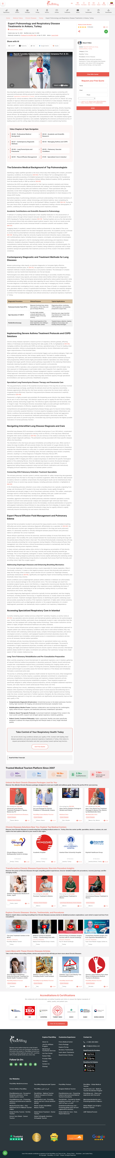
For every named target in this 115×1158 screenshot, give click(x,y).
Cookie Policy (99, 102)
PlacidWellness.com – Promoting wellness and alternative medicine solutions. (20, 1101)
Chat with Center (92, 74)
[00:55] (9, 484)
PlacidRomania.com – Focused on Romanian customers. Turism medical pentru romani (20, 1095)
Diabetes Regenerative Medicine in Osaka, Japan (18, 894)
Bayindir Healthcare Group (94, 852)
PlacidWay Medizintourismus (19, 1083)
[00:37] (31, 267)
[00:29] (9, 235)
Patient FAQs (46, 1056)
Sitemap (45, 1066)
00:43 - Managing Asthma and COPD (55, 142)
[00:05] (38, 181)
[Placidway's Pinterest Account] (25, 1064)
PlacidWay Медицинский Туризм (44, 1084)
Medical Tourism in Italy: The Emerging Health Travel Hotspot (43, 975)
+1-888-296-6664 (92, 1042)
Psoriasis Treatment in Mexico (43, 896)
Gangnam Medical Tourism (67, 1089)
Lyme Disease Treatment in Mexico (68, 897)
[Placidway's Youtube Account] (20, 1064)
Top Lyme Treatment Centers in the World (18, 936)
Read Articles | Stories (66, 1055)
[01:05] (9, 618)
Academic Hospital (39, 852)
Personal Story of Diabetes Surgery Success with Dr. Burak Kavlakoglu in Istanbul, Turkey (70, 936)
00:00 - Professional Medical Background (21, 135)
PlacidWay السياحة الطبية (41, 1089)
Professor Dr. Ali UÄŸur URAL (29, 35)
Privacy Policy (89, 102)
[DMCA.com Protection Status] (54, 1137)
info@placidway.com (93, 1046)
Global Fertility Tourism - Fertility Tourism (20, 1112)
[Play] (106, 31)
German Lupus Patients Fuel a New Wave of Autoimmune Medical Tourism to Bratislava (97, 976)
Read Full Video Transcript (17, 757)
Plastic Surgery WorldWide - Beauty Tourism (43, 1106)
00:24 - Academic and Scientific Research (53, 135)
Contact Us (46, 1064)
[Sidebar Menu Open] (3, 4)
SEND (93, 108)
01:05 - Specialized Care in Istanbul (54, 157)
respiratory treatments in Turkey (24, 96)
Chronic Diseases (30, 18)
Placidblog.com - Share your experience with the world (92, 1094)
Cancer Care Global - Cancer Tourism (19, 1117)
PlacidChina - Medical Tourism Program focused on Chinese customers (44, 1095)
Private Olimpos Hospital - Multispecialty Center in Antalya (17, 853)
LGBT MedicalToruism (90, 1112)
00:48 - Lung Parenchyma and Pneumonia (22, 150)
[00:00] (35, 175)
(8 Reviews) (17, 858)
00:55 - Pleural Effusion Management (24, 157)
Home (8, 18)
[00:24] (9, 225)
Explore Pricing (63, 1047)
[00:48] (18, 394)
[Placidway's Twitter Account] (16, 1064)
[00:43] (66, 344)
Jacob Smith (54, 35)
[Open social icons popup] (79, 31)
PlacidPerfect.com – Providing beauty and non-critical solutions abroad (44, 1101)
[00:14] (62, 202)
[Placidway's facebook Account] (11, 1064)
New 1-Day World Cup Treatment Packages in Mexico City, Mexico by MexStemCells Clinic (96, 810)
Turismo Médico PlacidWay (18, 1089)
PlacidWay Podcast (65, 1084)
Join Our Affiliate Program (47, 1045)
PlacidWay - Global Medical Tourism (92, 1085)
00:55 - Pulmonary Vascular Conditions (51, 150)
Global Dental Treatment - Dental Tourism (44, 1112)
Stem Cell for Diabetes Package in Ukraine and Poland (70, 809)
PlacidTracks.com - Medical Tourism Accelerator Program (92, 1089)
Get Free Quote (40, 746)
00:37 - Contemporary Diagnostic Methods (23, 143)
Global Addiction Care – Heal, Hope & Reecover (68, 1112)
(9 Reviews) (70, 858)
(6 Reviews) (44, 858)
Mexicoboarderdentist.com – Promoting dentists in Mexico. (92, 1100)
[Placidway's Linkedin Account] (35, 1064)
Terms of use (92, 101)
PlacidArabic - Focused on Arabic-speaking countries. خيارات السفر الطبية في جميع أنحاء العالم (70, 1101)
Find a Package (63, 1044)
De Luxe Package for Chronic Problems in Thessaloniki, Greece (44, 809)
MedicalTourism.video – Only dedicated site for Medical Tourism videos (21, 1107)
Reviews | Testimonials (66, 1050)
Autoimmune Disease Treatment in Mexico (97, 897)
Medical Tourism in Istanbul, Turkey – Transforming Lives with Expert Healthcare (43, 936)
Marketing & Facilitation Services (48, 1049)
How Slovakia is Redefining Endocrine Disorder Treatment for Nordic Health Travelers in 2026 (18, 976)
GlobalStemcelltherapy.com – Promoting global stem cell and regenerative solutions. (68, 1107)
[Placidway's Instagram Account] (30, 1064)
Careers (44, 1061)
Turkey (41, 18)
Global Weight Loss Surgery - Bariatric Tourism (92, 1106)
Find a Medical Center (66, 1042)
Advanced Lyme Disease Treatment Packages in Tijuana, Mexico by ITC (17, 810)
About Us (45, 1042)
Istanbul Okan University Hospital (70, 852)
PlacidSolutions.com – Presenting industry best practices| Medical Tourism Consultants (69, 1095)
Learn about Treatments (66, 1052)
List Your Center (47, 1053)
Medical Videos (18, 18)
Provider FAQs (46, 1058)
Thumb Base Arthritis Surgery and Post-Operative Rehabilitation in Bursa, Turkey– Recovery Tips (96, 936)
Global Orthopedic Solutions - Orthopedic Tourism (43, 1117)
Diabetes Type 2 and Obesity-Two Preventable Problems (70, 975)
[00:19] (39, 219)
